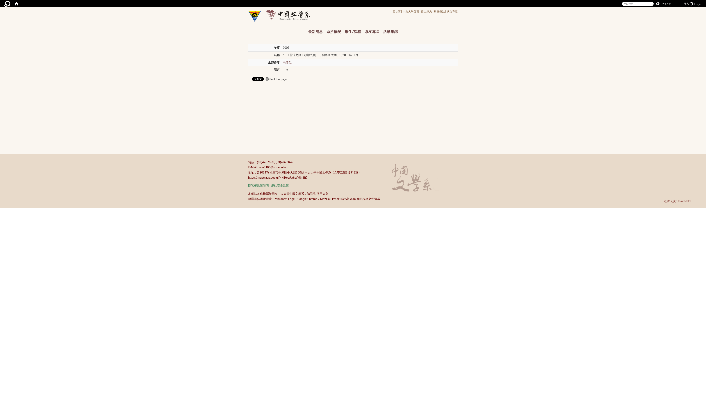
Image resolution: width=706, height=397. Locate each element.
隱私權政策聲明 (258, 185)
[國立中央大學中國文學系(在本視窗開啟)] (254, 16)
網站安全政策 (280, 185)
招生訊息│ (427, 11)
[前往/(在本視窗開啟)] (291, 15)
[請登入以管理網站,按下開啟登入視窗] (7, 3)
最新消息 (315, 31)
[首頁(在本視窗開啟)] (16, 3)
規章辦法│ (440, 11)
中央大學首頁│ (412, 11)
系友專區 (372, 31)
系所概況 (334, 31)
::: (246, 162)
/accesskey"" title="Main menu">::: (340, 12)
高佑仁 (287, 62)
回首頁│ (398, 11)
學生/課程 (353, 31)
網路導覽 (452, 11)
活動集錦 (390, 31)
